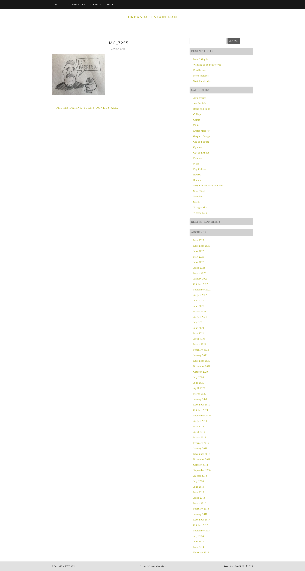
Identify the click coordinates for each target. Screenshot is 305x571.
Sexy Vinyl (199, 191)
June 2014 (198, 541)
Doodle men (199, 70)
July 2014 (198, 536)
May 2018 (198, 492)
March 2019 (199, 437)
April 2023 (199, 267)
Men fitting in (200, 59)
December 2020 (201, 361)
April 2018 (199, 497)
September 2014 (202, 530)
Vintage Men (200, 213)
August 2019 (200, 421)
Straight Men (200, 207)
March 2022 (199, 311)
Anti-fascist (199, 98)
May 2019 (198, 426)
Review (197, 174)
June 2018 (198, 486)
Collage (197, 114)
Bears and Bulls (201, 109)
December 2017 (201, 519)
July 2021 (198, 322)
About (59, 4)
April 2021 (199, 339)
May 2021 (198, 333)
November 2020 (201, 366)
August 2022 (200, 295)
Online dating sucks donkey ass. (87, 107)
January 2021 (200, 355)
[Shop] (240, 4)
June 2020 (198, 382)
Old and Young (201, 141)
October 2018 (200, 465)
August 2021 (200, 317)
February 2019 (201, 443)
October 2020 (200, 371)
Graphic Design (201, 136)
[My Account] (248, 4)
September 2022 (202, 289)
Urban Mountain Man (152, 17)
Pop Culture (199, 169)
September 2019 (202, 415)
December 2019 (201, 404)
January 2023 (200, 278)
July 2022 (198, 300)
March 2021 (199, 344)
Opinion (197, 147)
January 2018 (200, 514)
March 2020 (199, 393)
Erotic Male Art (201, 130)
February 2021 (201, 350)
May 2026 (198, 240)
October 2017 (200, 525)
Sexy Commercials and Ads (208, 185)
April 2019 (199, 432)
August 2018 (200, 476)
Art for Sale (199, 103)
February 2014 (201, 552)
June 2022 (198, 306)
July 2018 (198, 481)
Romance (198, 180)
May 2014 (198, 547)
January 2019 (200, 448)
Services (95, 4)
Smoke (197, 202)
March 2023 (199, 273)
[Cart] (244, 4)
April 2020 (199, 388)
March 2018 (199, 503)
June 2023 (198, 262)
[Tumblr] (252, 4)
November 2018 (201, 459)
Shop (110, 4)
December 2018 (201, 454)
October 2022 (200, 284)
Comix (196, 120)
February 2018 (201, 508)
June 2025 (198, 251)
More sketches (200, 75)
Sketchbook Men (202, 81)
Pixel (196, 163)
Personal (197, 158)
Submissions (76, 4)
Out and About (201, 152)
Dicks (196, 125)
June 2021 (198, 328)
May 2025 (198, 256)
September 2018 (202, 470)
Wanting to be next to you (207, 64)
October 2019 (200, 410)
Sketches (198, 196)
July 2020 (198, 377)
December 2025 (201, 246)
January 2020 (200, 399)
